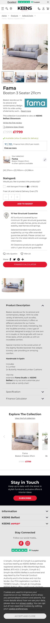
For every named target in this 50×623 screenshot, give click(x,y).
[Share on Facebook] (10, 259)
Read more (26, 111)
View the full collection (25, 418)
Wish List (27, 254)
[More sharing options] (23, 259)
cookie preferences (18, 609)
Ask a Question (11, 254)
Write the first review (12, 123)
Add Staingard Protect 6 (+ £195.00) (22, 186)
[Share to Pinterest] (18, 259)
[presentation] (2, 77)
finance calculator (25, 264)
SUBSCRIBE (25, 498)
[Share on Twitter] (14, 259)
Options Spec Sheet (15, 127)
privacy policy (26, 603)
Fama (25, 454)
